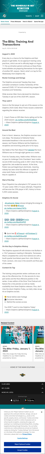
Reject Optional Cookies (22, 444)
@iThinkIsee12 (31, 233)
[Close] (41, 412)
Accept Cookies (22, 450)
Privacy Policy (27, 434)
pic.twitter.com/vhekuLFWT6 (15, 208)
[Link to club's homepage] (4, 15)
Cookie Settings (22, 438)
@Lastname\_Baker (12, 203)
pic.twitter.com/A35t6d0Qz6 (26, 120)
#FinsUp (20, 206)
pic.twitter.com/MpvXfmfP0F (15, 222)
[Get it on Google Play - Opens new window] (29, 401)
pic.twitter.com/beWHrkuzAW (15, 236)
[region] (22, 431)
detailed (31, 150)
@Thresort (20, 233)
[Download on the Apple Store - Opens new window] (15, 400)
